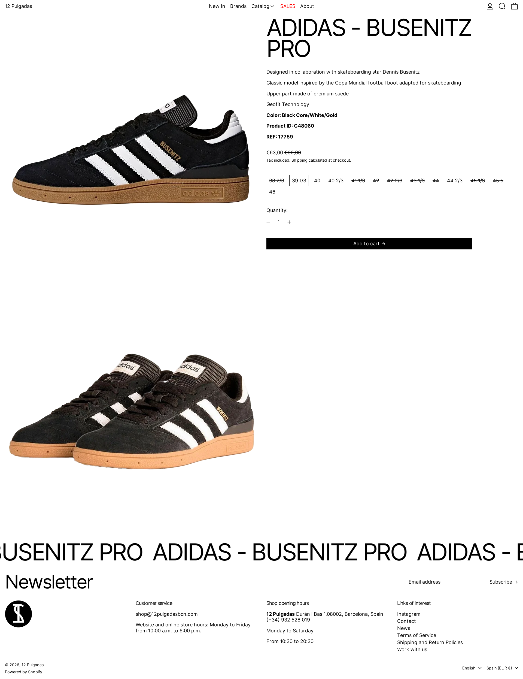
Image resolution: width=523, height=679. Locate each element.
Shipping (299, 160)
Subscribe (500, 582)
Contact (406, 621)
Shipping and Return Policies (430, 642)
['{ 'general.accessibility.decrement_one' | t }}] (268, 222)
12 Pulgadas (18, 6)
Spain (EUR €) (499, 668)
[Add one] (289, 222)
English (469, 668)
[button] (502, 6)
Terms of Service (416, 635)
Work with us (412, 649)
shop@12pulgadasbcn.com (167, 614)
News (403, 628)
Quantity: (277, 210)
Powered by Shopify (23, 671)
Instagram (409, 614)
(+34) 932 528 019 (288, 620)
